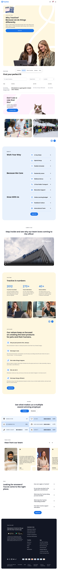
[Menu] (55, 2)
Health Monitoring (44, 544)
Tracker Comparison (32, 534)
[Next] (52, 442)
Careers (29, 544)
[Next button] (54, 141)
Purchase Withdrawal (32, 536)
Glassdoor (33, 411)
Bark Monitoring (43, 545)
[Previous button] (52, 141)
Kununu (25, 411)
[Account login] (50, 2)
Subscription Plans (31, 531)
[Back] (49, 442)
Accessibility (20, 564)
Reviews (36, 70)
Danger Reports (43, 549)
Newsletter (29, 549)
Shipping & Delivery (31, 529)
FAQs (40, 70)
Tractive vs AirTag (44, 551)
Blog (28, 547)
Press (28, 545)
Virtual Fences (43, 547)
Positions (19, 70)
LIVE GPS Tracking (44, 542)
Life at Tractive (30, 70)
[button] (44, 484)
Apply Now (20, 30)
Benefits (23, 70)
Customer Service (31, 532)
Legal (25, 564)
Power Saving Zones (44, 553)
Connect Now (12, 110)
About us (29, 542)
